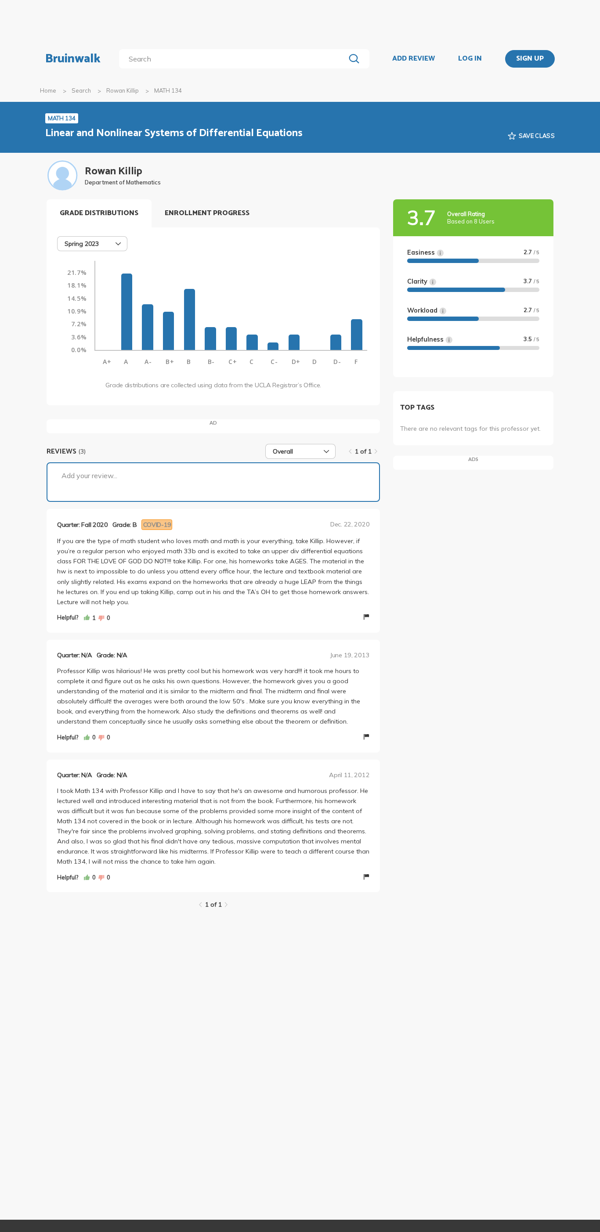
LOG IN (470, 59)
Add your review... (89, 475)
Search (81, 90)
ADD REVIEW (413, 59)
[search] (234, 58)
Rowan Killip (122, 90)
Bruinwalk (73, 58)
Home (48, 90)
